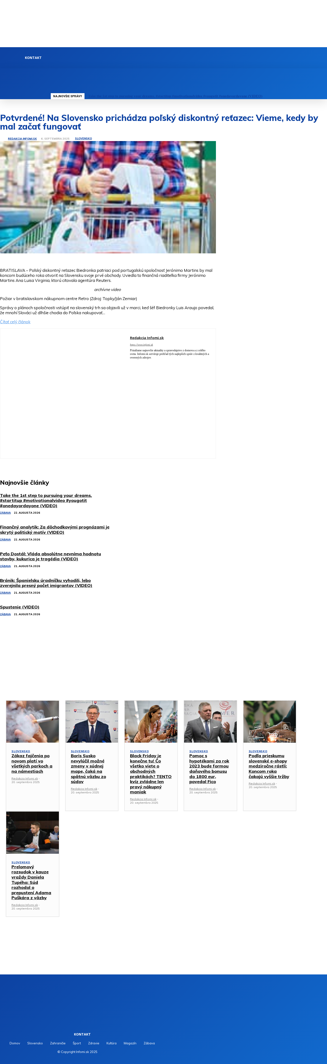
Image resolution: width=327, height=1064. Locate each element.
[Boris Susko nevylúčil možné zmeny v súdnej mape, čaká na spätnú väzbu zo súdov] (92, 722)
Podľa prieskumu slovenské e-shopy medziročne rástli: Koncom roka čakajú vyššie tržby (269, 766)
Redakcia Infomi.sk (22, 138)
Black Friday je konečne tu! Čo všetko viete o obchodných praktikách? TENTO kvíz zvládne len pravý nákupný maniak (151, 774)
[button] (51, 73)
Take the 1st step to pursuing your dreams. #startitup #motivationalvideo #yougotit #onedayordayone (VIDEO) (175, 96)
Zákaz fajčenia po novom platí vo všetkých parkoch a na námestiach (31, 763)
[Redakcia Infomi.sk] (3, 138)
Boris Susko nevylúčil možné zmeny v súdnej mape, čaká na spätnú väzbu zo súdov (88, 768)
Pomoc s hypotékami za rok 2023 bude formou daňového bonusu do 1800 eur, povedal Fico (209, 768)
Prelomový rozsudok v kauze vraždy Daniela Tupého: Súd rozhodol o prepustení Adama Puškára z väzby (31, 882)
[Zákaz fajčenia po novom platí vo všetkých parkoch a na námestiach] (32, 722)
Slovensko (83, 138)
